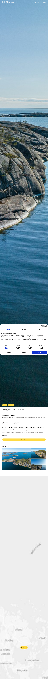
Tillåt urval (24, 352)
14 (5, 405)
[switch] (18, 348)
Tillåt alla (39, 352)
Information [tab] (24, 329)
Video (12, 405)
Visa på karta (24, 647)
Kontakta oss (24, 439)
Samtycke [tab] (8, 329)
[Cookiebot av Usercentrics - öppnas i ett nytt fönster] (41, 326)
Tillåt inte (9, 352)
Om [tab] (39, 329)
